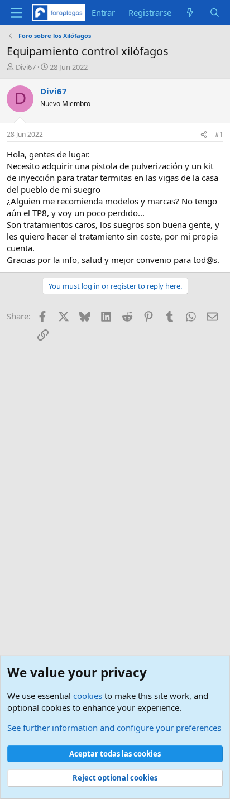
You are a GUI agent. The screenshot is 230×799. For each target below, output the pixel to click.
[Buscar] (215, 12)
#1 (219, 134)
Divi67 (26, 67)
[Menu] (16, 13)
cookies (87, 695)
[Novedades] (190, 12)
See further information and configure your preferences (114, 727)
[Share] (204, 134)
